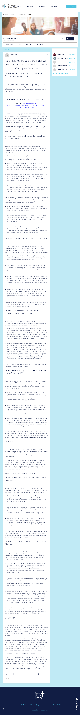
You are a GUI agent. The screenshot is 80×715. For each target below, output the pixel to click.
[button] (77, 703)
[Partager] (47, 54)
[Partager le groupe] (76, 39)
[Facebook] (4, 709)
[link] (9, 45)
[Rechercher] (62, 38)
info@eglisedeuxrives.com (41, 705)
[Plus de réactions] (11, 674)
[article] (26, 367)
